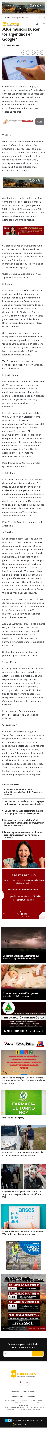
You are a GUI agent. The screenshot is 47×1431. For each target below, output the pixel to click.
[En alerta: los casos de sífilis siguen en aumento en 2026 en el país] (23, 977)
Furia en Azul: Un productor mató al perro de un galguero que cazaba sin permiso (23, 812)
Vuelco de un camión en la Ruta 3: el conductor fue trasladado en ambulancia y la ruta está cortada (24, 823)
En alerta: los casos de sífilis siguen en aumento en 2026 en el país (20, 994)
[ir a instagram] (26, 1382)
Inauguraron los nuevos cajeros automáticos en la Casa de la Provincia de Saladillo (23, 792)
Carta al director (29, 1392)
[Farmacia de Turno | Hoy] (23, 1102)
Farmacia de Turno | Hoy (13, 1117)
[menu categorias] (44, 24)
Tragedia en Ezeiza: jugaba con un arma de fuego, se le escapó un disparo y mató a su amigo (21, 1194)
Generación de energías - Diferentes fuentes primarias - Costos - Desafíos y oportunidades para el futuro (23, 1080)
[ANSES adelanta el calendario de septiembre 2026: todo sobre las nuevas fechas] (23, 1216)
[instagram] (44, 17)
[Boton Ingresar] (37, 24)
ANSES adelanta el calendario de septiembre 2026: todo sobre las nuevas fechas (22, 1233)
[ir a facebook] (20, 1382)
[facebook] (40, 17)
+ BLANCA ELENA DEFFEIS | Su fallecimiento (23, 1031)
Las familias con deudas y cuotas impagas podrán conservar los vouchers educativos (24, 802)
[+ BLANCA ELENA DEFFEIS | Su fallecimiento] (23, 1014)
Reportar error (18, 1396)
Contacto (31, 1396)
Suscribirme (38, 1354)
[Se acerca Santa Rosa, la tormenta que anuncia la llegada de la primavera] (23, 939)
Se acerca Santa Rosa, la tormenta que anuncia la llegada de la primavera (21, 957)
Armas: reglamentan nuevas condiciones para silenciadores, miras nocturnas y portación (23, 835)
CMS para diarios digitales (23, 1425)
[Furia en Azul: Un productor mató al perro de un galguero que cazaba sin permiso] (23, 1137)
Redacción (15, 1392)
